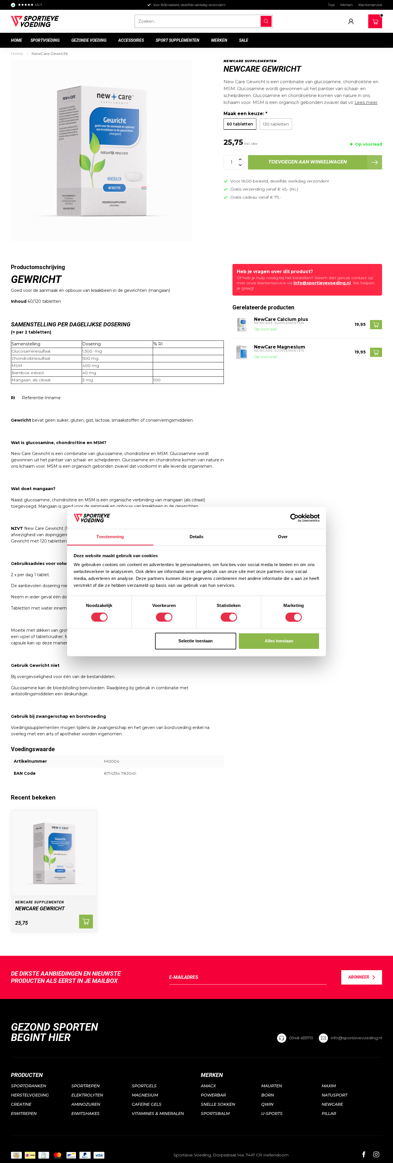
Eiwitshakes (85, 1113)
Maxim (329, 1085)
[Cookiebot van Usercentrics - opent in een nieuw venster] (294, 517)
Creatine (21, 1104)
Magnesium (145, 1095)
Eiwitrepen (24, 1113)
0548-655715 (301, 1037)
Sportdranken (28, 1085)
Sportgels (144, 1085)
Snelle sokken (218, 1104)
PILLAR (329, 1113)
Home (16, 40)
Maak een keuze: (245, 113)
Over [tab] (283, 536)
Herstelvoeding (30, 1095)
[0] (375, 20)
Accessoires (131, 40)
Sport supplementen (177, 40)
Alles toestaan (279, 641)
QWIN (267, 1104)
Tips (331, 5)
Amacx (208, 1085)
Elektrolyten (87, 1095)
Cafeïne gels (146, 1104)
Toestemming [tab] (110, 536)
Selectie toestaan (195, 641)
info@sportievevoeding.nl (322, 282)
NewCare (332, 1104)
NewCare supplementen (250, 61)
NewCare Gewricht (50, 53)
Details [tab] (197, 536)
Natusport (334, 1095)
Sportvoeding (45, 40)
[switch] (164, 617)
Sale (243, 40)
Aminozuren (85, 1104)
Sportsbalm (215, 1113)
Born (267, 1095)
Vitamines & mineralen (158, 1113)
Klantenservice (370, 5)
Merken (346, 5)
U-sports (272, 1113)
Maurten (271, 1085)
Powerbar (213, 1095)
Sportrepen (85, 1085)
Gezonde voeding (88, 40)
